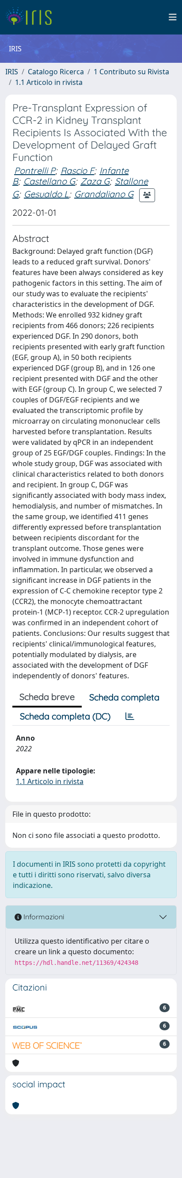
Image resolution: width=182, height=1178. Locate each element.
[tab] (130, 716)
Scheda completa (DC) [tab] (65, 716)
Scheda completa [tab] (124, 697)
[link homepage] (32, 17)
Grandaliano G (103, 193)
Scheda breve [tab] (47, 696)
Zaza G (95, 181)
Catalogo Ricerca (56, 71)
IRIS (11, 71)
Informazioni (43, 916)
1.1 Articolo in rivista (49, 82)
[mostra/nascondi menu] (173, 17)
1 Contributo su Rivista (131, 71)
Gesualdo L (46, 193)
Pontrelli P (34, 170)
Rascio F (77, 170)
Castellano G (49, 181)
